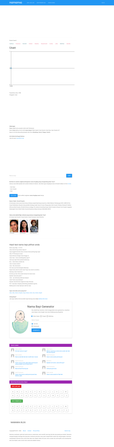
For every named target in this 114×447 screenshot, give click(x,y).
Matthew (62, 43)
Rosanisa (18, 43)
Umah (36, 292)
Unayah (40, 292)
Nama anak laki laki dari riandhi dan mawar (26, 357)
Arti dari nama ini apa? (21, 351)
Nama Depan (36, 316)
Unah (30, 292)
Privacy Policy (36, 430)
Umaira (27, 292)
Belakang (50, 316)
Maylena (37, 43)
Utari (10, 292)
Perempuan (36, 326)
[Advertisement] (40, 20)
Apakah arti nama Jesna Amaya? (55, 362)
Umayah (20, 292)
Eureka (51, 43)
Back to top (67, 430)
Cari (69, 175)
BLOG (103, 2)
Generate (36, 330)
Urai (33, 292)
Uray (24, 292)
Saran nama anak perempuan (55, 357)
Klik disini (13, 195)
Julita (56, 43)
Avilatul (30, 43)
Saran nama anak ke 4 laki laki (55, 374)
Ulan (13, 292)
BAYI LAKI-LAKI (30, 2)
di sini (69, 183)
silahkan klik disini (43, 298)
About (24, 430)
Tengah (44, 316)
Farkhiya (11, 43)
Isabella (68, 43)
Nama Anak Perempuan (21, 368)
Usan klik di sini (20, 138)
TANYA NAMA (51, 2)
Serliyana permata (51, 368)
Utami (16, 292)
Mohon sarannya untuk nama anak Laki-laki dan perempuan (58, 351)
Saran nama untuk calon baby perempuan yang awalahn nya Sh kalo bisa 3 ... (26, 363)
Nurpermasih (44, 43)
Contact (29, 430)
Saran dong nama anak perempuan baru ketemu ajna (26, 375)
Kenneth (25, 43)
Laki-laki (35, 323)
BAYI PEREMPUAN (41, 2)
